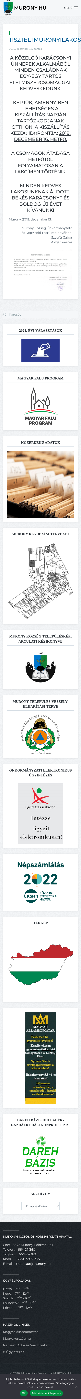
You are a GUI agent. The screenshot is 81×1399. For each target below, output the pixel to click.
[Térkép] (40, 964)
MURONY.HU (62, 1373)
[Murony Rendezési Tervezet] (40, 581)
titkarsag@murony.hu (33, 1264)
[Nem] (76, 1387)
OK (24, 1393)
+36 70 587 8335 (27, 1259)
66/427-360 (26, 1249)
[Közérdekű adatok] (40, 484)
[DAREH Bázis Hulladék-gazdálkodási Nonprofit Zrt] (40, 1155)
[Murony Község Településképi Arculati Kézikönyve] (41, 667)
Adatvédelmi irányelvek (46, 1393)
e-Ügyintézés (13, 1352)
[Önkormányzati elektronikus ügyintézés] (40, 813)
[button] (71, 8)
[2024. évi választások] (40, 350)
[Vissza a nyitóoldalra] (25, 8)
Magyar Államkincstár (20, 1332)
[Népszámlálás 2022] (40, 882)
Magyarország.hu (17, 1338)
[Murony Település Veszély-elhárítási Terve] (40, 734)
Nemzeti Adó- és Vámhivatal (25, 1345)
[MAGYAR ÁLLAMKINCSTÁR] (40, 1058)
